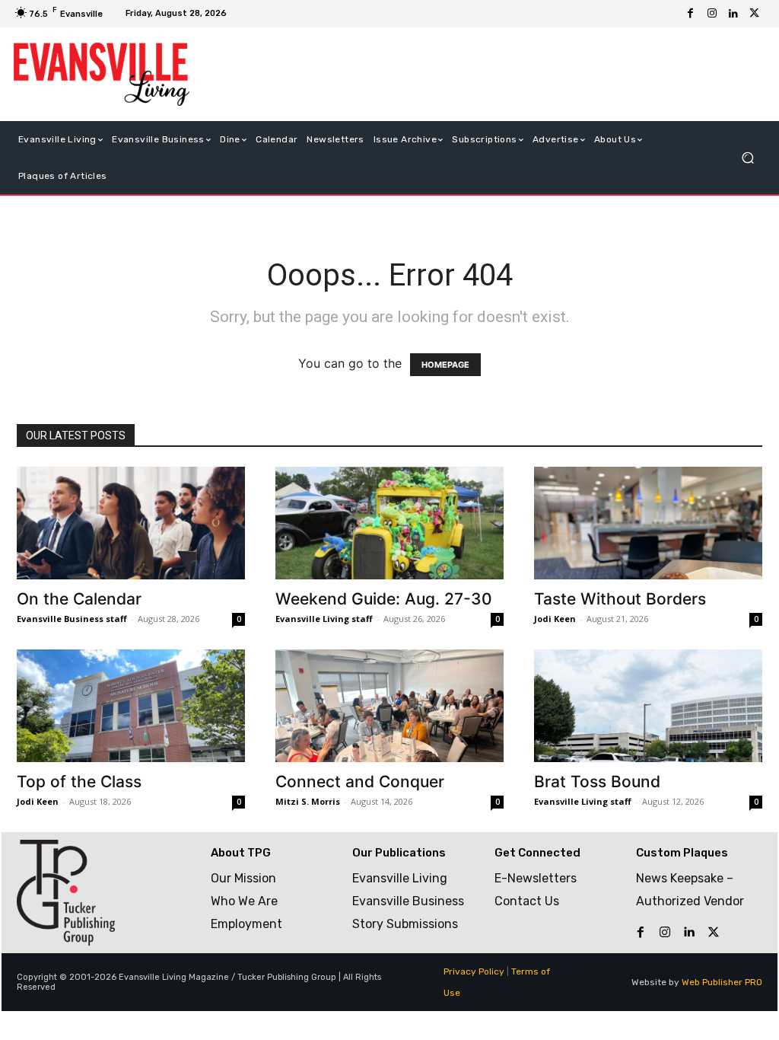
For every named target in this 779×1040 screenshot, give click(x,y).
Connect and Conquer (359, 781)
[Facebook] (690, 13)
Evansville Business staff (72, 618)
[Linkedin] (733, 13)
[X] (754, 13)
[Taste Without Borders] (648, 523)
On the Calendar (79, 598)
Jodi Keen (555, 618)
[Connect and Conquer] (389, 705)
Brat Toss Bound (597, 781)
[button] (747, 157)
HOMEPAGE (445, 364)
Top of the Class (79, 781)
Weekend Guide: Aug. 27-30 (383, 598)
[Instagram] (712, 13)
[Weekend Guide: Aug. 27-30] (389, 523)
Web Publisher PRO (722, 982)
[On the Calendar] (131, 523)
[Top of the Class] (131, 705)
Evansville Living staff (324, 618)
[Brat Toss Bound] (648, 705)
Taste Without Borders (620, 598)
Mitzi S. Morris (307, 801)
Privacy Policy (474, 971)
